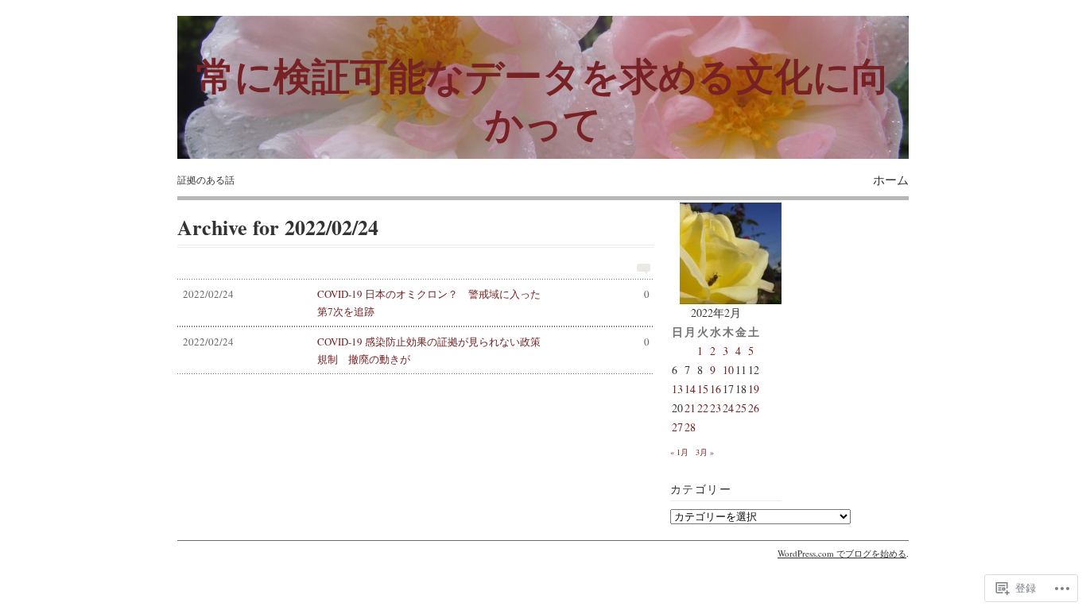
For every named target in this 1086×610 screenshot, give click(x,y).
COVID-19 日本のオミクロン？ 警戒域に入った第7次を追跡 (416, 303)
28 (690, 426)
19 (753, 388)
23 (715, 407)
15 (702, 388)
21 (690, 407)
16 (715, 388)
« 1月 (679, 452)
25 (741, 407)
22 (702, 407)
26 (753, 407)
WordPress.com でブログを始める (842, 553)
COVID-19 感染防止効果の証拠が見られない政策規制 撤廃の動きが (416, 350)
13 (677, 388)
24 (728, 407)
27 (677, 426)
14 (690, 388)
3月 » (705, 452)
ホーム (891, 179)
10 (728, 369)
